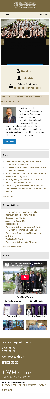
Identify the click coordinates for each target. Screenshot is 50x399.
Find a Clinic (27, 78)
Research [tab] (37, 96)
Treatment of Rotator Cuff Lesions (21, 230)
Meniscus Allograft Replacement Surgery (23, 227)
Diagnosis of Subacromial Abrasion (21, 242)
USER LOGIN (7, 390)
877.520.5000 (34, 88)
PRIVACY (6, 385)
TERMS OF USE (19, 385)
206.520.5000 (20, 88)
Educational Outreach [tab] (11, 101)
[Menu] (2, 15)
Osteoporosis (11, 224)
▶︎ (48, 42)
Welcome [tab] (5, 96)
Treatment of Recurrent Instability (21, 212)
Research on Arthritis (15, 218)
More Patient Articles (12, 247)
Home (25, 5)
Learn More (9, 141)
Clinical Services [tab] (17, 96)
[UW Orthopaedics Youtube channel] (13, 363)
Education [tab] (29, 96)
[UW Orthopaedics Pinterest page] (17, 363)
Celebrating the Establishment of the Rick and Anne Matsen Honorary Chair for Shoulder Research (26, 188)
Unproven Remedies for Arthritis (20, 215)
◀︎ (3, 42)
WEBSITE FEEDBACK (37, 385)
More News (8, 196)
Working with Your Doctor (16, 239)
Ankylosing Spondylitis (15, 221)
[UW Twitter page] (9, 363)
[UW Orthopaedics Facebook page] (4, 363)
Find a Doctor (27, 71)
